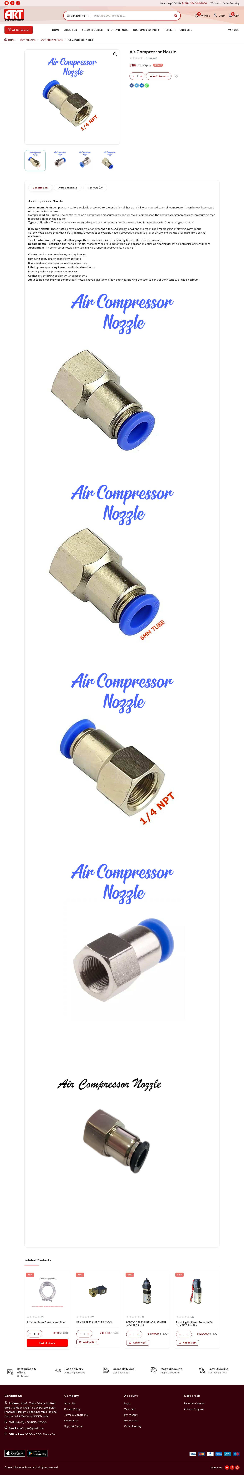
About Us (70, 30)
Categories (20, 30)
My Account (131, 1420)
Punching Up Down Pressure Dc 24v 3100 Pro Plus (194, 1324)
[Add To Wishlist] (176, 75)
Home (55, 30)
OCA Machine (28, 39)
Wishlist (214, 3)
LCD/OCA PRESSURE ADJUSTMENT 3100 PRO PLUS (146, 1324)
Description (40, 187)
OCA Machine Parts (52, 39)
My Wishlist (131, 1414)
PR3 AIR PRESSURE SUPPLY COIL (94, 1322)
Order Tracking (231, 3)
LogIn (127, 1403)
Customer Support (146, 30)
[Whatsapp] (147, 86)
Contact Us (71, 1420)
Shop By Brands (117, 30)
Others (185, 30)
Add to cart (160, 76)
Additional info (67, 187)
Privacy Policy (72, 1409)
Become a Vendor (194, 1403)
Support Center (73, 1426)
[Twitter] (137, 86)
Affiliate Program (194, 1409)
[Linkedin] (142, 86)
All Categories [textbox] (76, 15)
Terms (168, 30)
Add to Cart (90, 1342)
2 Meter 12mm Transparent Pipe (46, 1322)
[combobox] (77, 15)
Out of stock (47, 1343)
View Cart (130, 1409)
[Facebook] (132, 86)
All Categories (92, 30)
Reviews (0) (95, 187)
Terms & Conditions (76, 1414)
